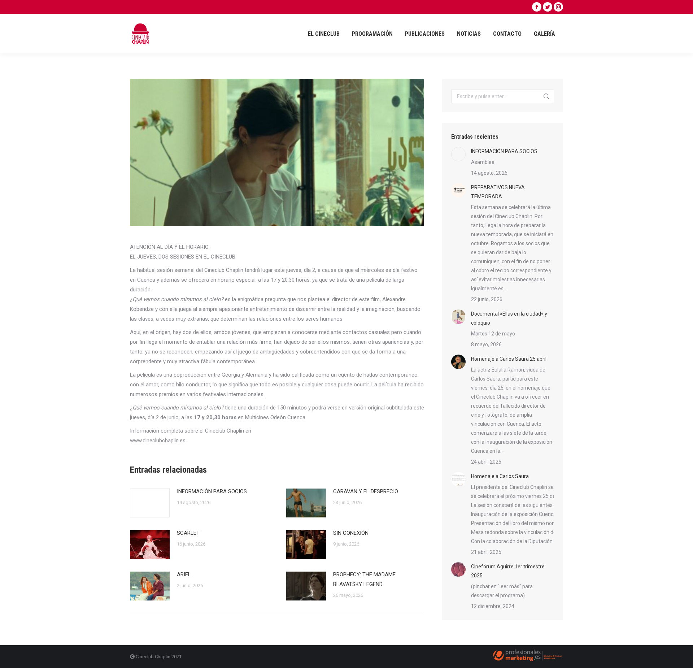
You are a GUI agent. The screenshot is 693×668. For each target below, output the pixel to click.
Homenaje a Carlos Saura (500, 476)
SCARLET (188, 533)
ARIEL (184, 574)
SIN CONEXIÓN (351, 533)
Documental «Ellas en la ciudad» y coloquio (509, 318)
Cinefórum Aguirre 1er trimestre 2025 (508, 571)
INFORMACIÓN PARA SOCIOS (212, 491)
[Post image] (150, 503)
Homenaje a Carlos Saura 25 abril (508, 359)
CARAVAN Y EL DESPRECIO (365, 491)
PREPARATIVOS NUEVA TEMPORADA (498, 192)
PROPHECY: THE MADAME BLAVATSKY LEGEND (364, 579)
